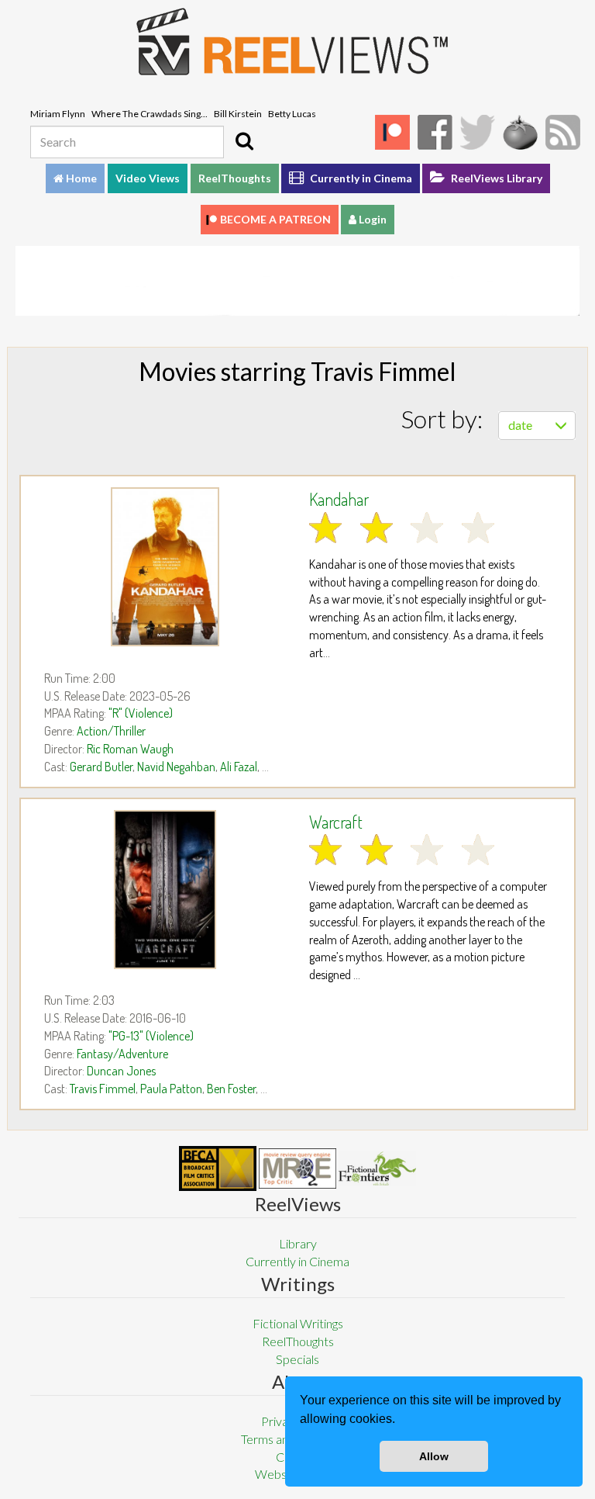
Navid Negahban (176, 766)
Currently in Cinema (360, 178)
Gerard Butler (101, 766)
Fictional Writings (298, 1323)
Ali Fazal (238, 766)
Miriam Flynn (57, 113)
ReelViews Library (495, 178)
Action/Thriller (111, 731)
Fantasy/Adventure (122, 1053)
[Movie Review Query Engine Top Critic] (297, 1168)
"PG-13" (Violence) (151, 1036)
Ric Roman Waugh (130, 748)
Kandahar (339, 499)
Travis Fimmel (103, 1088)
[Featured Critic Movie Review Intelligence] (217, 1168)
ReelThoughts (234, 178)
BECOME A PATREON (275, 219)
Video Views (147, 178)
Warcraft (336, 822)
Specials (297, 1359)
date (520, 424)
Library (298, 1243)
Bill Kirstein (238, 113)
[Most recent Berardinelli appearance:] (377, 1168)
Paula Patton (171, 1088)
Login (371, 219)
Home (80, 178)
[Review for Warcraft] (165, 889)
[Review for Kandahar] (165, 566)
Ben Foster (231, 1088)
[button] (400, 1420)
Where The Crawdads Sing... (149, 113)
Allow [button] (434, 1456)
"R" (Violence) (140, 713)
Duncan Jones (121, 1070)
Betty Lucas (292, 113)
